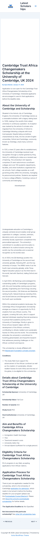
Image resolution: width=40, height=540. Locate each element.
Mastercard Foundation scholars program (20, 351)
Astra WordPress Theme (20, 535)
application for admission (20, 489)
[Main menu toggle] (35, 6)
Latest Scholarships (25, 6)
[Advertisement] (20, 42)
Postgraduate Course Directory (16, 496)
